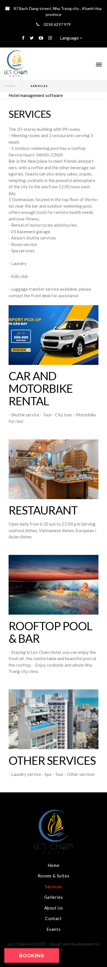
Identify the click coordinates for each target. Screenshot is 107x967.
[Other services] (53, 719)
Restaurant (43, 510)
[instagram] (50, 38)
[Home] (15, 63)
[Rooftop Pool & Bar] (53, 585)
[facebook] (23, 38)
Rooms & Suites (53, 875)
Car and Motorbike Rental (41, 388)
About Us (53, 907)
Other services (52, 760)
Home (9, 86)
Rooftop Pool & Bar (50, 632)
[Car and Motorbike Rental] (53, 335)
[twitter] (32, 38)
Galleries (53, 897)
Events (54, 929)
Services (53, 886)
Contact (53, 918)
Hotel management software (36, 95)
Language (70, 37)
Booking (31, 955)
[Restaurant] (53, 469)
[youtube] (41, 38)
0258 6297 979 (57, 24)
